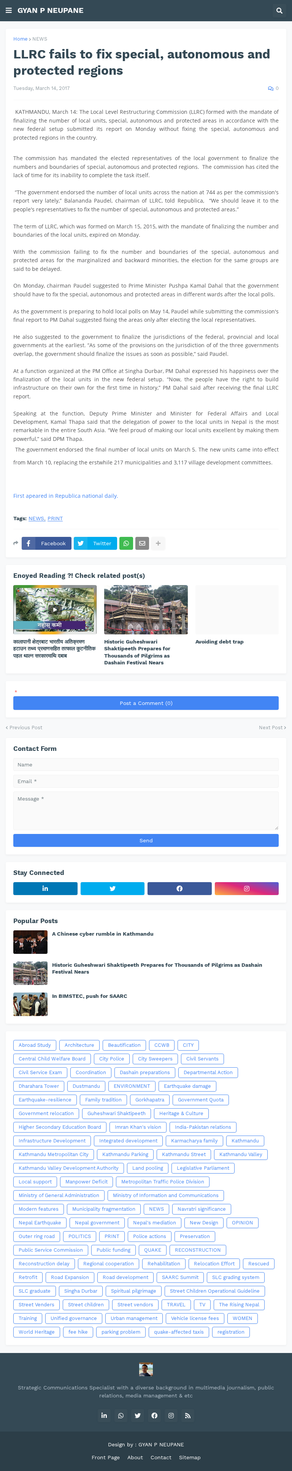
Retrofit (28, 1277)
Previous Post (26, 727)
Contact (161, 1457)
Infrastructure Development (52, 1141)
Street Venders (36, 1304)
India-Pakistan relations (203, 1127)
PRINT (55, 518)
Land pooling (147, 1168)
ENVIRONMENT (132, 1086)
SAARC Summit (180, 1277)
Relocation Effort (214, 1263)
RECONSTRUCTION (198, 1250)
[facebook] (180, 888)
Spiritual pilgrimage (133, 1291)
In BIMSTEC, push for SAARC (89, 996)
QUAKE (152, 1250)
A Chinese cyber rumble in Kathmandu (103, 934)
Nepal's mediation (154, 1223)
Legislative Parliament (203, 1168)
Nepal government (97, 1223)
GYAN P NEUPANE (50, 10)
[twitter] (113, 888)
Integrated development (128, 1141)
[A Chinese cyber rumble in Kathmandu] (30, 942)
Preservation (195, 1236)
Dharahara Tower (39, 1086)
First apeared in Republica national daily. (65, 495)
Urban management (134, 1318)
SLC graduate (35, 1291)
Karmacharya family (194, 1141)
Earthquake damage (187, 1086)
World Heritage (37, 1332)
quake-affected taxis (179, 1332)
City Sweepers (155, 1059)
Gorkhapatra (149, 1100)
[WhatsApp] (126, 543)
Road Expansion (70, 1277)
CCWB (161, 1045)
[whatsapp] (120, 1415)
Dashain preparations (145, 1072)
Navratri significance (202, 1209)
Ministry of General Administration (59, 1195)
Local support (35, 1182)
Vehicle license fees (195, 1318)
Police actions (149, 1236)
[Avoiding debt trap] (237, 609)
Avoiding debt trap (219, 642)
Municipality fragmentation (103, 1209)
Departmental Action (208, 1072)
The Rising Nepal (239, 1304)
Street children (86, 1304)
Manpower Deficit (86, 1182)
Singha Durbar (80, 1291)
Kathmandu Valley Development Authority (69, 1168)
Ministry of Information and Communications (166, 1195)
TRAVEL (176, 1304)
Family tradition (103, 1100)
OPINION (242, 1223)
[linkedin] (45, 888)
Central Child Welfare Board (52, 1059)
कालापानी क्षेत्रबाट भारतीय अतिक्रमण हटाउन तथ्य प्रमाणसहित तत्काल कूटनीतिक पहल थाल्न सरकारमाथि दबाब (54, 648)
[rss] (187, 1415)
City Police (111, 1059)
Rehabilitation (164, 1263)
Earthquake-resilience (45, 1100)
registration (230, 1332)
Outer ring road (37, 1236)
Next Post (270, 727)
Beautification (124, 1045)
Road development (125, 1277)
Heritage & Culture (181, 1113)
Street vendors (135, 1304)
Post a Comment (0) (146, 703)
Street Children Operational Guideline (215, 1291)
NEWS (39, 38)
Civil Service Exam (40, 1072)
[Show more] (158, 543)
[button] (8, 10)
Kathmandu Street (184, 1154)
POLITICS (79, 1236)
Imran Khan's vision (138, 1127)
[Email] (142, 543)
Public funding (113, 1250)
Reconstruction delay (44, 1263)
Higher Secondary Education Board (60, 1127)
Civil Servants (202, 1059)
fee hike (78, 1332)
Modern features (39, 1209)
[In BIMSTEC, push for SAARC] (30, 1004)
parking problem (121, 1332)
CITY (188, 1045)
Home (20, 38)
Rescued (258, 1263)
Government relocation (46, 1113)
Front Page (106, 1457)
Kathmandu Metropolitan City (54, 1154)
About (135, 1457)
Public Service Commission (51, 1250)
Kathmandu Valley (240, 1154)
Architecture (79, 1045)
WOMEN (242, 1318)
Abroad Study (35, 1045)
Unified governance (74, 1318)
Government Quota (201, 1100)
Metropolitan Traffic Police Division (162, 1182)
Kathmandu (245, 1141)
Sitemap (190, 1457)
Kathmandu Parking (125, 1154)
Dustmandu (86, 1086)
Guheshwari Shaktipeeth (116, 1113)
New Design (204, 1223)
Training (28, 1318)
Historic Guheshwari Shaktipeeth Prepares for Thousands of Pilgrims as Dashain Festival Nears (137, 652)
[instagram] (247, 888)
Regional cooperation (108, 1263)
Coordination (91, 1072)
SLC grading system (235, 1277)
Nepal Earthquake (40, 1223)
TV (202, 1304)
